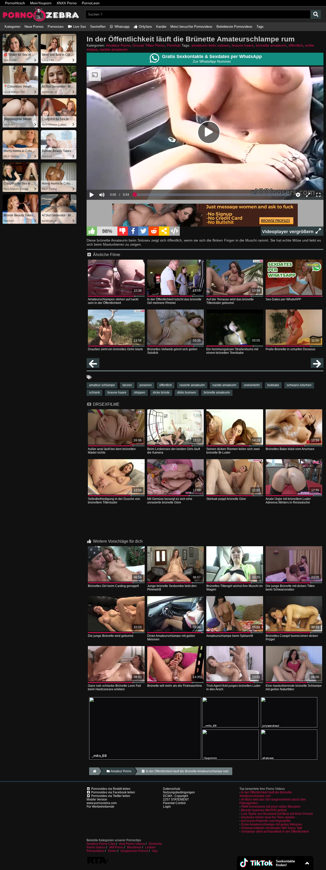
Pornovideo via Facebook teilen (112, 792)
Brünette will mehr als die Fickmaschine (174, 685)
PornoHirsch (15, 3)
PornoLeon (91, 3)
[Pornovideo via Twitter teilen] (143, 231)
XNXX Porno (67, 3)
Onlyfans (145, 27)
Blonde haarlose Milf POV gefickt (264, 810)
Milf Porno (116, 847)
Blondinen (134, 847)
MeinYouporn (40, 3)
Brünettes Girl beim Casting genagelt (113, 586)
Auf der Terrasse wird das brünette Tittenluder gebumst (230, 301)
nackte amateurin (114, 49)
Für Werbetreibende (100, 806)
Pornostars (56, 27)
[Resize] (308, 195)
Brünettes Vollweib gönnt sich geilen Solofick (172, 351)
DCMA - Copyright (175, 796)
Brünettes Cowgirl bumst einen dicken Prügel (292, 637)
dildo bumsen (186, 392)
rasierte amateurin (192, 385)
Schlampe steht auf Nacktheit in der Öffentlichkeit (275, 831)
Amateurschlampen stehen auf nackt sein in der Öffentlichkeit (113, 301)
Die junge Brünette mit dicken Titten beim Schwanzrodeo (290, 587)
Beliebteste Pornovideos (234, 27)
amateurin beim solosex (210, 45)
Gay (155, 851)
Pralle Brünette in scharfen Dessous (290, 349)
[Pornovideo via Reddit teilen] (153, 231)
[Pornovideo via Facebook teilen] (133, 231)
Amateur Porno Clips (101, 844)
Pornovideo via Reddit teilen (110, 789)
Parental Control (174, 803)
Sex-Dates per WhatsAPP (283, 299)
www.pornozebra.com (102, 803)
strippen (139, 392)
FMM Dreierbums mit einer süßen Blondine (271, 806)
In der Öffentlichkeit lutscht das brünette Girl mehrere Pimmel (174, 301)
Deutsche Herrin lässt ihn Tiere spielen (268, 817)
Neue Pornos (34, 27)
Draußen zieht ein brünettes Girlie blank (115, 349)
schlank (94, 392)
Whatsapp (121, 27)
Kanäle (161, 27)
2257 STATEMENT (176, 799)
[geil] (92, 231)
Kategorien (12, 27)
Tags (260, 27)
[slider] (110, 179)
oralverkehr (252, 385)
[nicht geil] (122, 231)
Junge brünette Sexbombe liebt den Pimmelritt (172, 587)
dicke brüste (161, 392)
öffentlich (296, 45)
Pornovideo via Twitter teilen (110, 796)
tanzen (127, 385)
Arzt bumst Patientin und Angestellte (266, 821)
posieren (146, 385)
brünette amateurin (271, 45)
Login (167, 806)
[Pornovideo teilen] (164, 231)
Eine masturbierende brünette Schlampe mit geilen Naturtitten (294, 687)
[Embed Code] (174, 231)
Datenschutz (171, 789)
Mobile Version (97, 799)
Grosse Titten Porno (148, 45)
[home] (94, 771)
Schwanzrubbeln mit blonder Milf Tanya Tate (271, 828)
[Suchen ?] (316, 14)
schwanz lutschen (299, 385)
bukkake (273, 385)
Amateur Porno (118, 45)
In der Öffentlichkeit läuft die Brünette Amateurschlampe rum (265, 794)
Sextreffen (97, 27)
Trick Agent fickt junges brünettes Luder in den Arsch (233, 687)
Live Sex (79, 27)
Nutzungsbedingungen (179, 792)
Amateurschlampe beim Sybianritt (229, 636)
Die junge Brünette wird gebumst (110, 636)
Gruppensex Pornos (134, 851)
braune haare (243, 45)
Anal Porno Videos (132, 844)
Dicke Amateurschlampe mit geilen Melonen (171, 637)
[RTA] (98, 863)
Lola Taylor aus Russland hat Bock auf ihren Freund (277, 814)
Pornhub (174, 45)
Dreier (112, 851)
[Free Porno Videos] (41, 20)
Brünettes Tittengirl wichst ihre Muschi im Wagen (234, 587)
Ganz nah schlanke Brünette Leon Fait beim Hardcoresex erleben (114, 687)
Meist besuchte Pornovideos (191, 27)
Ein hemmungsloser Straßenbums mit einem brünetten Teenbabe (232, 351)
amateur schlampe (102, 385)
